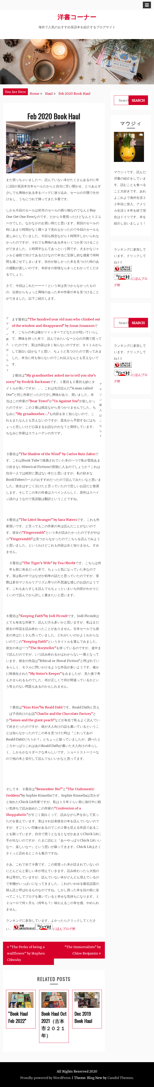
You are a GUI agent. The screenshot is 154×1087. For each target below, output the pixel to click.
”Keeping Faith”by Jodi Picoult (43, 616)
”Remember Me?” (49, 789)
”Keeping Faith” (35, 641)
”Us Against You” (65, 401)
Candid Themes (120, 1078)
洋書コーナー (77, 16)
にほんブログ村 (64, 929)
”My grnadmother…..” (32, 414)
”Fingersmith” (21, 539)
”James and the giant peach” (32, 720)
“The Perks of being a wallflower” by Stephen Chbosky (26, 953)
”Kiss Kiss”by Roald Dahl (42, 707)
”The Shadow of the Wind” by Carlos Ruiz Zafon (57, 454)
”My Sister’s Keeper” (45, 674)
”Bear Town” (38, 401)
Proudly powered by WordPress (45, 1078)
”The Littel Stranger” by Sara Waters (48, 520)
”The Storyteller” (42, 648)
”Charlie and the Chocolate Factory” (64, 714)
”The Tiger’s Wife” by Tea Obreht (48, 563)
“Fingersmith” (34, 532)
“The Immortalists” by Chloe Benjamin (83, 950)
